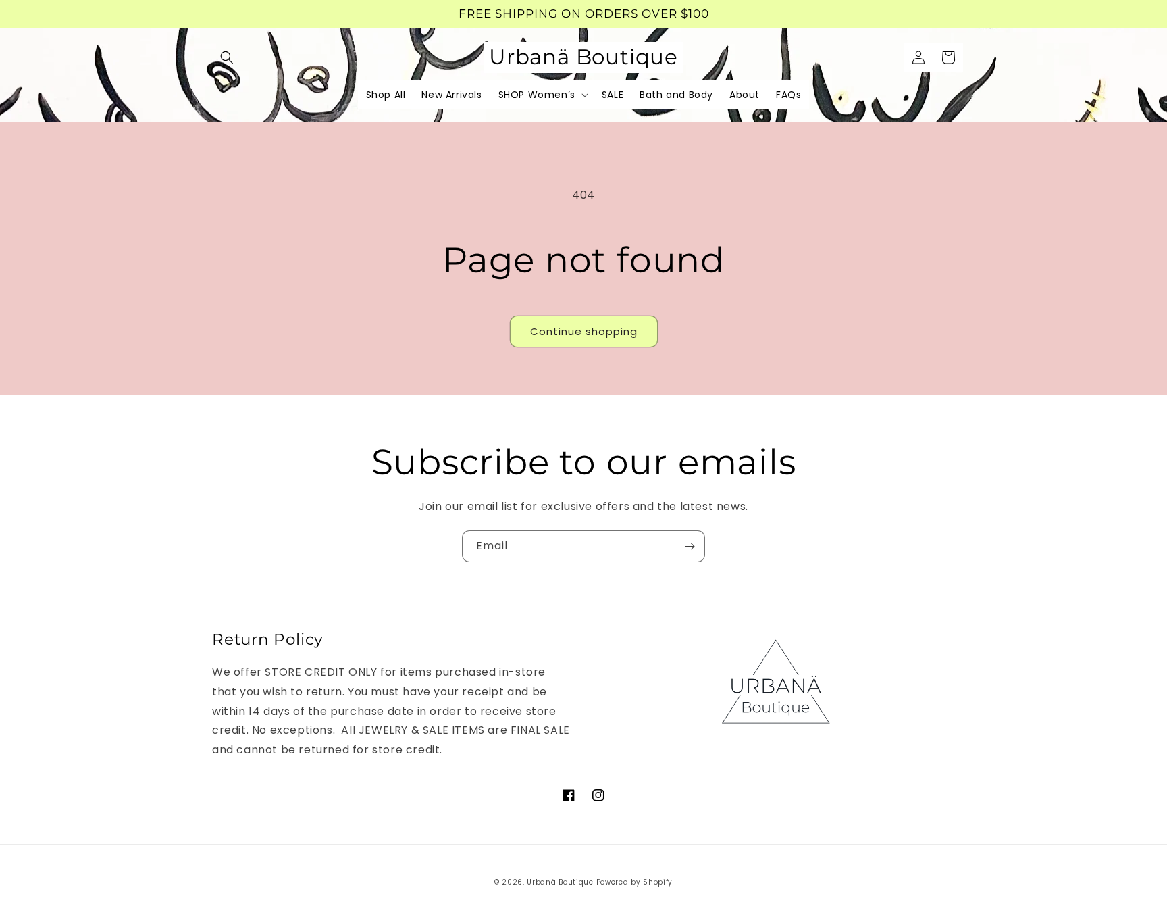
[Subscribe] (689, 546)
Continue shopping (584, 331)
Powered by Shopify (634, 882)
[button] (227, 57)
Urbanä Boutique (560, 882)
